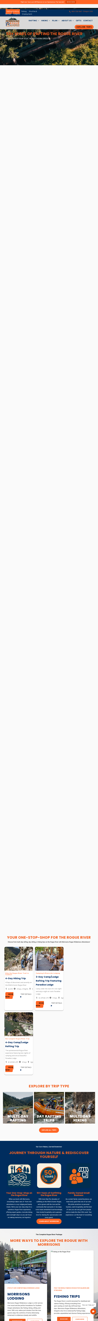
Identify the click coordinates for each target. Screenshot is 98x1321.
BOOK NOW (71, 2)
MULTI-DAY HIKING (80, 1118)
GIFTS (78, 21)
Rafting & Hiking (13, 11)
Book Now (9, 995)
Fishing (24, 11)
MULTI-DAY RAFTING (17, 1118)
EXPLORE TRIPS (84, 27)
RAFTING (33, 21)
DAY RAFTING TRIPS (49, 1118)
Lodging (16, 14)
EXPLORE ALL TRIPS (49, 1130)
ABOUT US (67, 21)
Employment (27, 14)
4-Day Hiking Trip (15, 978)
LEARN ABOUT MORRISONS (49, 1221)
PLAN (54, 21)
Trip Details (26, 994)
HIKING (44, 21)
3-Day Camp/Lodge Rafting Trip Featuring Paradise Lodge (48, 980)
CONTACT (88, 21)
